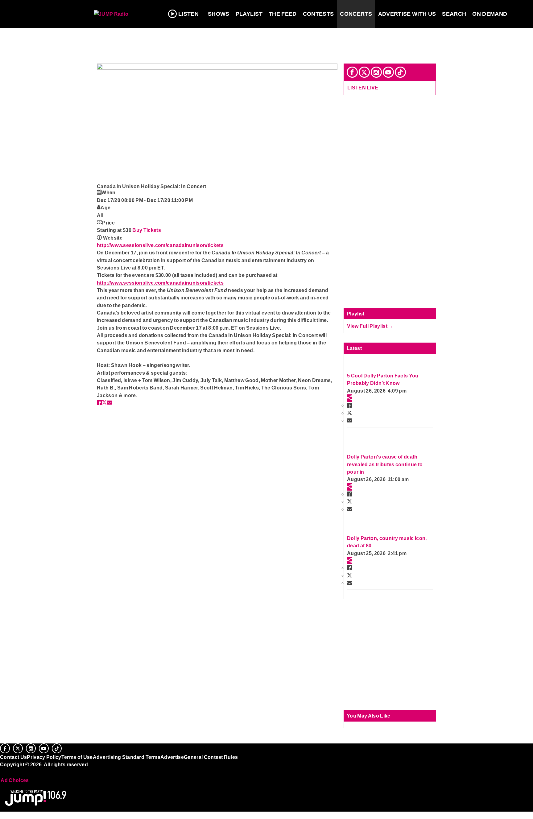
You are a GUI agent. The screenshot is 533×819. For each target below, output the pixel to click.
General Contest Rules (211, 757)
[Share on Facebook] (99, 402)
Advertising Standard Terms (126, 757)
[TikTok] (400, 72)
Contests (318, 14)
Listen (188, 14)
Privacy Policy (44, 757)
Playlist (249, 14)
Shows (218, 14)
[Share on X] (104, 402)
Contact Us (13, 757)
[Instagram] (376, 72)
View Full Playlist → (370, 326)
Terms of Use (77, 757)
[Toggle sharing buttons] (349, 398)
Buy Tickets (146, 230)
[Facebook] (352, 72)
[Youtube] (388, 72)
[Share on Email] (109, 402)
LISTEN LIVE (362, 87)
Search (454, 14)
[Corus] (3, 771)
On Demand (489, 14)
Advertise (172, 757)
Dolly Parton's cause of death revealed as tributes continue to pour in (385, 464)
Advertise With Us (407, 14)
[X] (364, 72)
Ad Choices (14, 780)
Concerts (356, 14)
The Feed (283, 14)
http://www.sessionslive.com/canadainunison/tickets (160, 245)
